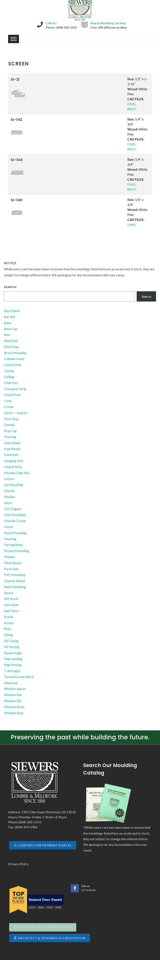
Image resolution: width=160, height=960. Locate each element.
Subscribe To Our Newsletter (45, 927)
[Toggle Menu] (13, 39)
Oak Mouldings (15, 515)
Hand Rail (11, 455)
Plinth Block (12, 563)
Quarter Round (14, 581)
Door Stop (11, 419)
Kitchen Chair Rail (16, 473)
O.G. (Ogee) (12, 509)
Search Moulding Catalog (107, 23)
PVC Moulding (14, 575)
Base (7, 323)
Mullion (9, 497)
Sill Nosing (11, 647)
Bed (7, 335)
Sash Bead (11, 605)
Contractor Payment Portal (45, 845)
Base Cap (11, 329)
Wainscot (11, 683)
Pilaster (9, 557)
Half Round (12, 449)
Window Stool (14, 707)
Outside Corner (15, 521)
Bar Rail (9, 317)
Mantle (9, 491)
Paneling (10, 539)
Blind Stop (11, 347)
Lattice (9, 479)
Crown (9, 407)
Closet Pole (12, 395)
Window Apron (15, 689)
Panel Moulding (15, 533)
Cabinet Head (14, 359)
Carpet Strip (12, 365)
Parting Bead (13, 545)
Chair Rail (11, 383)
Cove (7, 401)
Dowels (9, 425)
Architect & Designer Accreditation (51, 938)
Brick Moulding (15, 353)
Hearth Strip (13, 467)
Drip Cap (10, 431)
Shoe (7, 629)
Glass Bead (12, 443)
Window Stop (13, 713)
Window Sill (12, 701)
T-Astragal (12, 671)
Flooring (10, 437)
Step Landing (13, 659)
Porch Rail (11, 569)
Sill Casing (11, 641)
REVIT (132, 109)
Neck (8, 503)
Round (8, 593)
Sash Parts (11, 611)
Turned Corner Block (19, 677)
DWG (131, 104)
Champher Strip (15, 389)
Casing (9, 371)
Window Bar (13, 695)
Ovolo (8, 527)
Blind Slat (11, 341)
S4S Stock (11, 599)
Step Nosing (12, 665)
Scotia (8, 617)
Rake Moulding (15, 587)
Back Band (12, 311)
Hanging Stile (13, 461)
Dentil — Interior (16, 413)
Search (10, 287)
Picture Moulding (16, 551)
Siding (8, 635)
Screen (9, 623)
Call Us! (51, 23)
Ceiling (9, 377)
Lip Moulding (13, 485)
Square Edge (13, 653)
